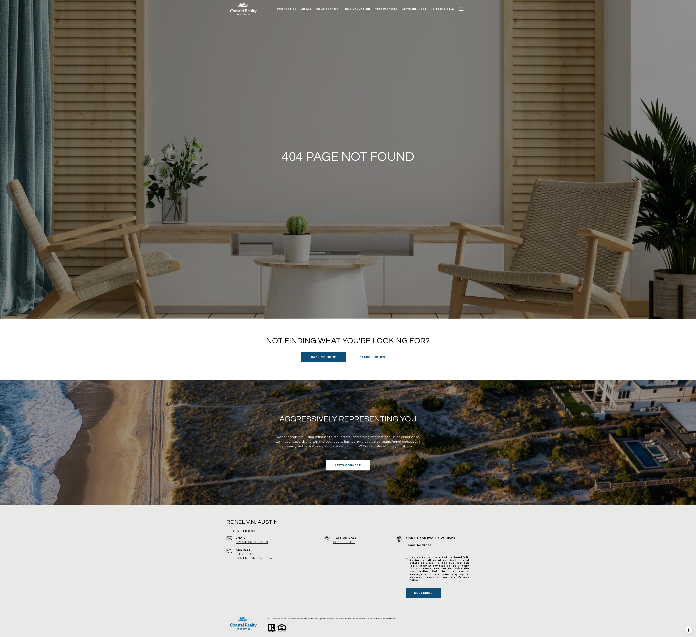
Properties (287, 8)
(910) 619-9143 (344, 542)
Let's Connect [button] (348, 465)
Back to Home (323, 357)
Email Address (419, 545)
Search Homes (372, 357)
